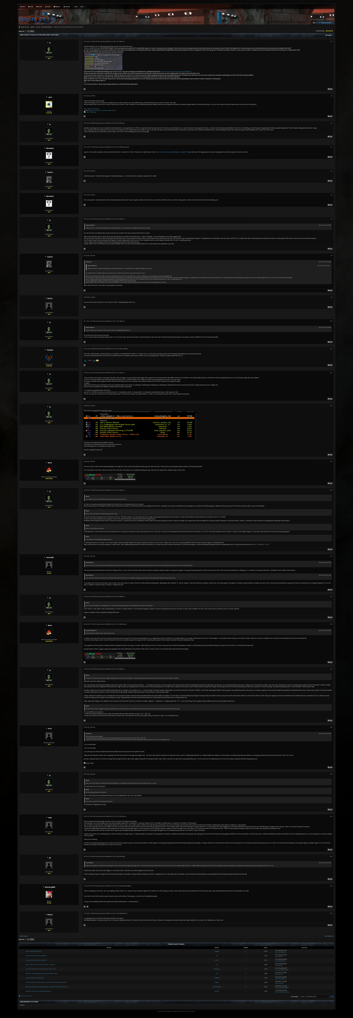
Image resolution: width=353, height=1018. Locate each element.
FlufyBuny (216, 978)
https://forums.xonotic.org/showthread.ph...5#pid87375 (172, 152)
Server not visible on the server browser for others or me (41, 969)
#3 (331, 123)
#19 (331, 669)
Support (32, 27)
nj (50, 43)
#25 (331, 913)
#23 (331, 856)
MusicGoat (50, 148)
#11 (331, 348)
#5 (331, 171)
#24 (331, 886)
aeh (217, 964)
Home (23, 6)
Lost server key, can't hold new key (35, 978)
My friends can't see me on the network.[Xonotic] (38, 991)
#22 (331, 816)
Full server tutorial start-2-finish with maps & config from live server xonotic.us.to (47, 986)
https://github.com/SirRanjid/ (91, 108)
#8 (331, 255)
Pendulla (50, 350)
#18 (331, 624)
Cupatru (50, 172)
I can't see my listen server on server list (36, 960)
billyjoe (217, 982)
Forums (40, 6)
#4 (331, 147)
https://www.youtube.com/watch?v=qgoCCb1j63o (102, 110)
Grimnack (282, 961)
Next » (32, 31)
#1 (331, 41)
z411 (217, 973)
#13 (331, 405)
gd (50, 858)
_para (50, 97)
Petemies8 (283, 952)
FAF (281, 965)
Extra (82, 6)
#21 (331, 774)
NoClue (49, 298)
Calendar (67, 6)
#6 (331, 195)
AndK (281, 983)
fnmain (217, 960)
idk (217, 955)
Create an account (326, 22)
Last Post (277, 952)
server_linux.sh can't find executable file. (36, 955)
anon (50, 817)
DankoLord (217, 969)
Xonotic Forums (24, 27)
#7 (331, 219)
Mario (50, 463)
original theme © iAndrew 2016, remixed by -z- (184, 1011)
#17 (331, 596)
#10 (331, 321)
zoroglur (217, 991)
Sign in (315, 22)
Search (48, 6)
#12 (331, 372)
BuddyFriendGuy (284, 992)
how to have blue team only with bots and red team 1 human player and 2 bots (46, 982)
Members (57, 6)
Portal (31, 6)
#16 (331, 556)
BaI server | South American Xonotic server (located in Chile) (41, 973)
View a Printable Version (26, 996)
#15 (331, 490)
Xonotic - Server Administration (44, 27)
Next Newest (329, 936)
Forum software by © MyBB (164, 1011)
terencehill (50, 557)
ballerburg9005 (50, 887)
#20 (331, 727)
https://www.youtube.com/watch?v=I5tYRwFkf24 (176, 71)
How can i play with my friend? (34, 951)
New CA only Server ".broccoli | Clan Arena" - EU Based (40, 964)
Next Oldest (24, 936)
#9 (331, 297)
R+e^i (50, 728)
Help (76, 6)
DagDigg (216, 951)
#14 (331, 461)
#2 (331, 96)
